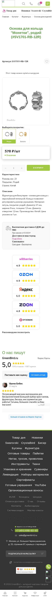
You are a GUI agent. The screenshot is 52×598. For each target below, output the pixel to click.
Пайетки (38, 453)
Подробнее (17, 239)
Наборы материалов (35, 474)
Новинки (37, 437)
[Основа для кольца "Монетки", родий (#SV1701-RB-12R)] (26, 101)
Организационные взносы (25, 490)
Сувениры (41, 469)
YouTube (40, 485)
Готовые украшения (18, 485)
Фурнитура (32, 448)
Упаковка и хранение (17, 469)
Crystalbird (28, 442)
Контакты (16, 505)
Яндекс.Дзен (40, 519)
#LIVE (12, 497)
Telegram (26, 519)
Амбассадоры (32, 505)
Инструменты (20, 463)
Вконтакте (12, 519)
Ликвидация (11, 474)
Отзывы (41, 501)
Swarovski (11, 442)
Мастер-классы (35, 510)
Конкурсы (24, 497)
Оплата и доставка (14, 501)
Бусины (17, 448)
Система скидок (15, 510)
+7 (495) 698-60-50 (26, 530)
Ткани (36, 463)
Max (19, 519)
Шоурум (37, 497)
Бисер (42, 442)
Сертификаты (26, 479)
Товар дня (18, 437)
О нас (30, 501)
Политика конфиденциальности (28, 562)
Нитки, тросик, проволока (26, 458)
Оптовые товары (19, 453)
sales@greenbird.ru (28, 535)
